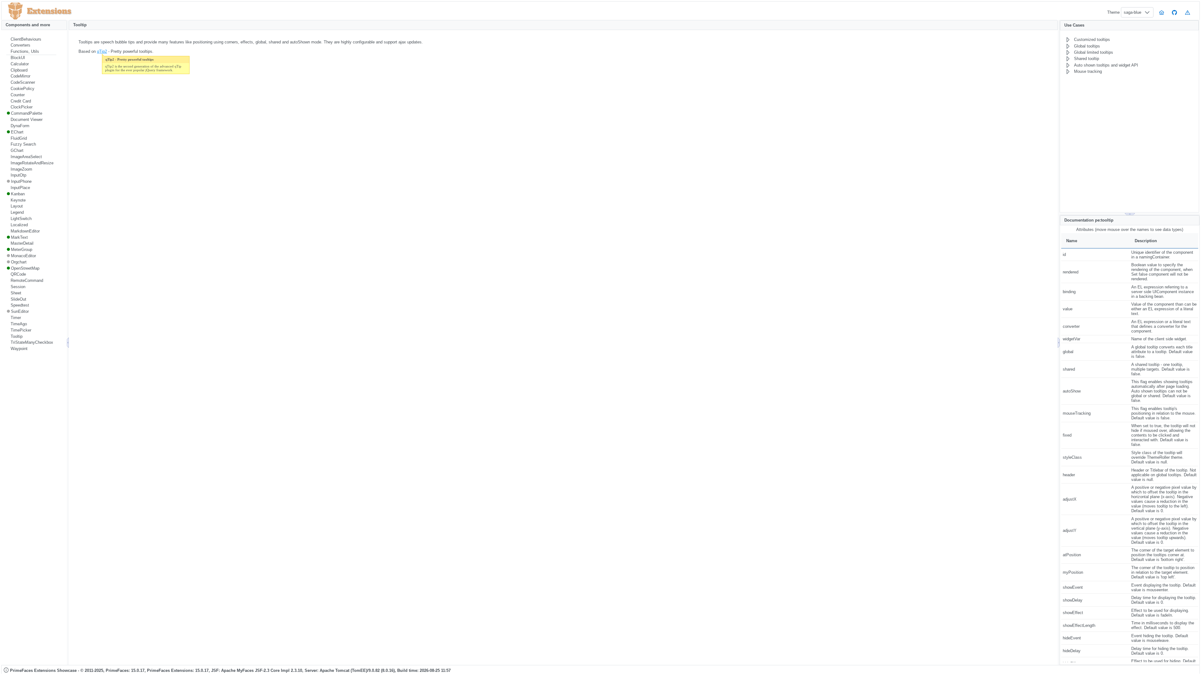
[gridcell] (1095, 254)
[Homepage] (1162, 12)
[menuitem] (31, 39)
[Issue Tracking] (1187, 12)
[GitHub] (1175, 12)
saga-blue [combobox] (1132, 12)
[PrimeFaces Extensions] (15, 11)
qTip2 (102, 51)
